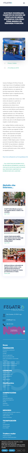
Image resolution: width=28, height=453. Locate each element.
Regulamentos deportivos (8, 400)
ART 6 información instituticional (10, 363)
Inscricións (5, 396)
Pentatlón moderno (7, 385)
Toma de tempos (6, 426)
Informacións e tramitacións (9, 350)
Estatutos (5, 351)
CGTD (4, 422)
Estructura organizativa (7, 355)
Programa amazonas (7, 435)
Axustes (3, 447)
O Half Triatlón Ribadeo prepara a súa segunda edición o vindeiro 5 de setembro (13, 211)
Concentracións (6, 424)
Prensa (10, 63)
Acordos (4, 353)
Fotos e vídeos (6, 405)
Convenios (5, 360)
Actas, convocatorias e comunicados (10, 358)
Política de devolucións (8, 398)
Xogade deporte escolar (8, 414)
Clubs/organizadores (7, 376)
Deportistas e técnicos (7, 374)
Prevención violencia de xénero (9, 437)
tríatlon (15, 63)
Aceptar (4, 450)
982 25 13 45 (9, 324)
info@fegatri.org (10, 319)
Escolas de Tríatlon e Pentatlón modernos (11, 412)
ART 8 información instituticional (10, 365)
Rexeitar (12, 450)
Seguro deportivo (6, 379)
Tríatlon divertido (6, 415)
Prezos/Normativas (7, 372)
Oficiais (4, 377)
